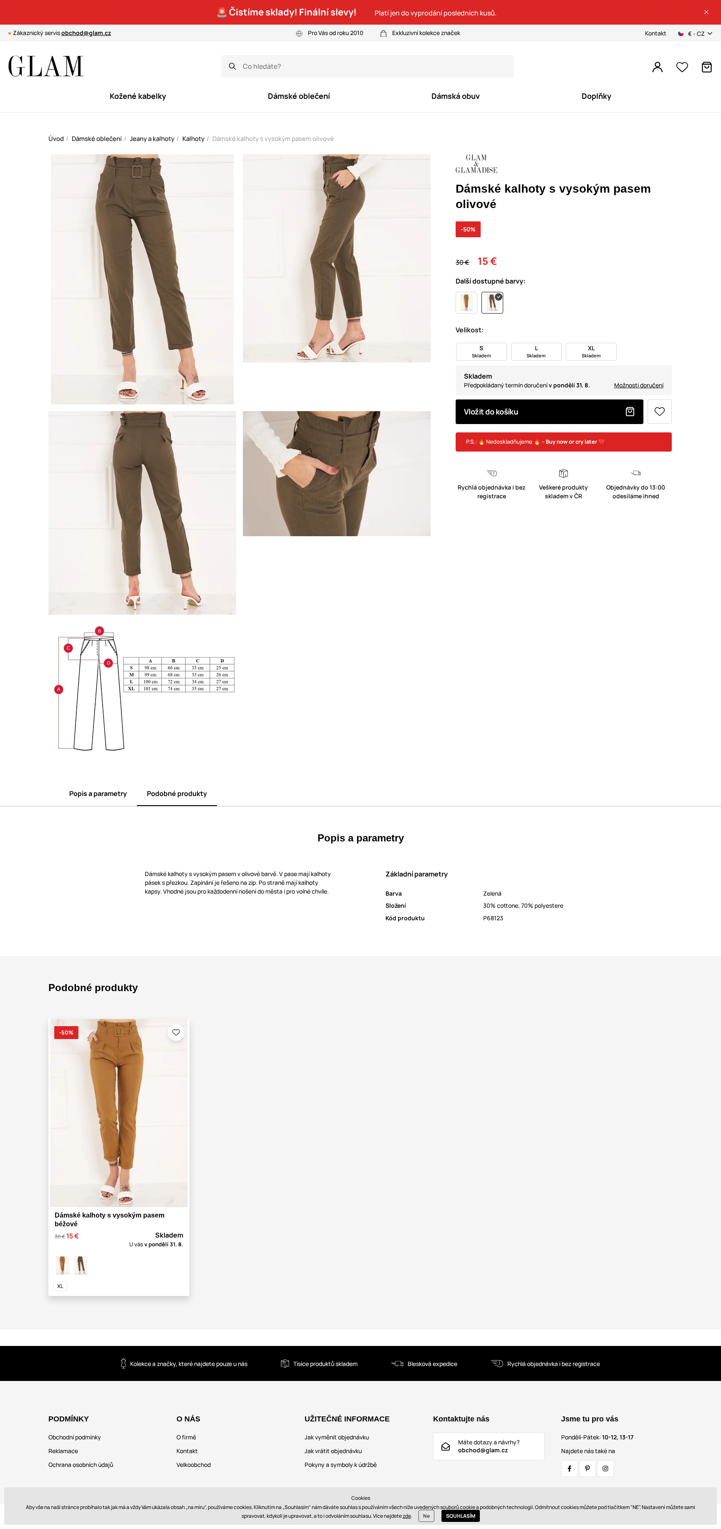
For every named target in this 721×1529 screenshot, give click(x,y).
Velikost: (470, 329)
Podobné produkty (177, 793)
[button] (706, 12)
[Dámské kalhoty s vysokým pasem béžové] (62, 1265)
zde (407, 1515)
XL (60, 1286)
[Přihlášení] (657, 67)
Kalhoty (193, 138)
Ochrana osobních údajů (80, 1465)
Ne (426, 1515)
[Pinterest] (587, 1468)
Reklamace (63, 1451)
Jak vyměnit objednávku (337, 1437)
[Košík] (707, 67)
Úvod (56, 138)
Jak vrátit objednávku (333, 1451)
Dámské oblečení (97, 138)
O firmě (186, 1437)
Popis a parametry (98, 793)
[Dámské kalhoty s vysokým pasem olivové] (81, 1265)
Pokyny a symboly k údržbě (341, 1465)
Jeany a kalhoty (152, 138)
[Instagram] (605, 1468)
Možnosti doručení (638, 385)
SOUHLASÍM (460, 1515)
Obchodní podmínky (74, 1437)
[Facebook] (569, 1468)
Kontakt (655, 33)
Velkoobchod (193, 1465)
